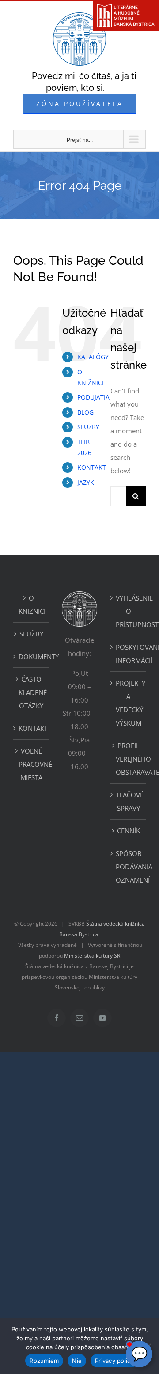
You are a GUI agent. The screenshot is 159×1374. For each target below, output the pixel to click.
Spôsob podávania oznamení (128, 866)
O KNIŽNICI (31, 604)
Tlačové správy (128, 801)
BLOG (85, 412)
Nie (77, 1360)
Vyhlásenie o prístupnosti (128, 611)
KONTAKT (91, 467)
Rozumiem (44, 1360)
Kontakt (31, 728)
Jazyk (85, 482)
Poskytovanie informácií (128, 654)
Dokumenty (31, 656)
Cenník (128, 830)
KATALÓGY (93, 357)
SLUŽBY (88, 427)
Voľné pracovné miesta (31, 764)
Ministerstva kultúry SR (92, 955)
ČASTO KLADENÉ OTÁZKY (31, 692)
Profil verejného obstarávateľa (128, 759)
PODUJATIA (93, 397)
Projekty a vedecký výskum (128, 703)
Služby (31, 633)
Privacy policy (114, 1360)
